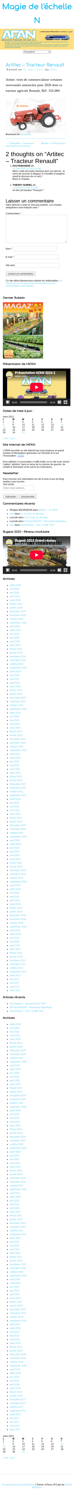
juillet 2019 (15, 889)
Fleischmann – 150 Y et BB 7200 (37, 525)
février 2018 (16, 953)
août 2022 (15, 754)
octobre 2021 (16, 791)
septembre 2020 (18, 836)
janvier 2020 (16, 866)
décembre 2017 (18, 960)
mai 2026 (14, 592)
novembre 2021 (18, 788)
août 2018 (15, 930)
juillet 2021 (15, 799)
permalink (25, 134)
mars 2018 (15, 949)
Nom (9, 248)
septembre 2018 (18, 926)
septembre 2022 (18, 750)
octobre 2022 (16, 746)
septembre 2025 (18, 622)
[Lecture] (8, 402)
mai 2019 (14, 896)
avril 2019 (15, 900)
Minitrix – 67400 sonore (54, 143)
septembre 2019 (18, 881)
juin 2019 (14, 893)
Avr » (12, 438)
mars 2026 (15, 600)
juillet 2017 (15, 975)
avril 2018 (15, 945)
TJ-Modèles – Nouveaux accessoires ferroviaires (20, 144)
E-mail (10, 257)
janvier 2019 (16, 911)
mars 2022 (15, 773)
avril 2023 (15, 724)
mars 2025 (15, 645)
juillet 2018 (15, 934)
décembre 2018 (18, 915)
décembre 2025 (18, 611)
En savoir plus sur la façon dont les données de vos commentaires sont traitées (34, 283)
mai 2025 (14, 637)
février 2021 (16, 818)
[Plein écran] (65, 402)
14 (62, 424)
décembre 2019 (18, 870)
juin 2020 (14, 848)
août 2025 (15, 626)
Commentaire (13, 213)
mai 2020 (14, 851)
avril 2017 (15, 986)
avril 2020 (15, 855)
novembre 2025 (18, 615)
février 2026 (16, 604)
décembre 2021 (18, 784)
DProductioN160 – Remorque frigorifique (45, 521)
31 (23, 432)
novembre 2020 (18, 829)
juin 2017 (14, 979)
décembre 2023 (18, 697)
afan (53, 69)
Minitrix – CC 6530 (48, 510)
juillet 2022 (15, 758)
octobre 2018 (16, 923)
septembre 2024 (18, 667)
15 (4, 427)
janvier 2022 (16, 780)
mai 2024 (14, 679)
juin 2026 (14, 589)
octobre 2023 (16, 705)
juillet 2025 (15, 630)
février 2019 (16, 908)
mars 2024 (15, 686)
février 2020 (16, 863)
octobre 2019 (16, 878)
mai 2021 (14, 806)
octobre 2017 (16, 968)
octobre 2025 (16, 619)
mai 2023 (14, 720)
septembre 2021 (18, 795)
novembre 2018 (18, 919)
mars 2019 (15, 904)
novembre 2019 (18, 874)
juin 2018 (14, 938)
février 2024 (16, 690)
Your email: (8, 484)
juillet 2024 (15, 671)
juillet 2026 (15, 585)
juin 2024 (14, 675)
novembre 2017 (18, 964)
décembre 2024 (18, 656)
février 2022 (16, 776)
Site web (10, 265)
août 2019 (15, 885)
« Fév (6, 438)
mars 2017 (15, 990)
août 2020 (15, 840)
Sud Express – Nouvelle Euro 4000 (28, 1003)
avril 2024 (15, 682)
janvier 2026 (16, 607)
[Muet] (59, 402)
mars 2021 (15, 814)
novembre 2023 (18, 701)
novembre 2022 (18, 742)
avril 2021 (15, 810)
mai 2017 (14, 983)
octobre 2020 (16, 833)
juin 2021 (14, 803)
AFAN (21, 455)
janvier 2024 (16, 694)
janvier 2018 (16, 956)
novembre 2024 (18, 660)
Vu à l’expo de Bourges (32, 513)
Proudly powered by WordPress (18, 1484)
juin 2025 (14, 634)
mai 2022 (14, 765)
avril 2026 (15, 596)
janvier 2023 (16, 735)
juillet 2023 (15, 712)
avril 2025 (15, 641)
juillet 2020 (15, 844)
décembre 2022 (18, 739)
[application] (36, 387)
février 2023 (16, 731)
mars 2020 (15, 859)
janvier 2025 (16, 652)
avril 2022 (15, 769)
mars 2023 (15, 727)
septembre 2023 (18, 709)
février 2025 (16, 649)
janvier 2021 (16, 821)
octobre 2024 (16, 664)
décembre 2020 (18, 825)
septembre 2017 (18, 971)
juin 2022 (14, 761)
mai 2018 (14, 941)
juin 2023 (14, 716)
